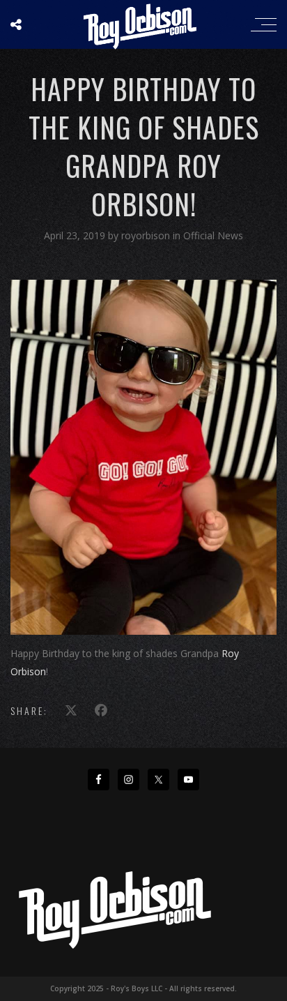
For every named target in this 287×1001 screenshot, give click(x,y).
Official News (213, 235)
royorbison (147, 235)
